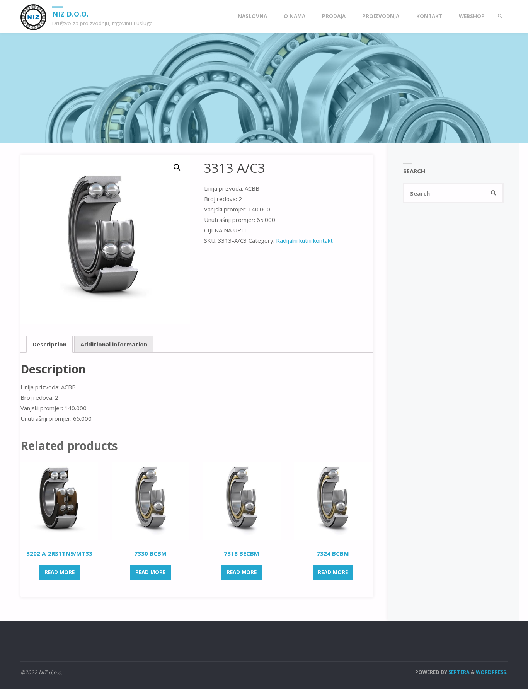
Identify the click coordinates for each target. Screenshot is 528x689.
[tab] (49, 344)
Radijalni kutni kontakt (304, 240)
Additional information (113, 344)
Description (49, 344)
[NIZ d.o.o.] (33, 16)
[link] (500, 16)
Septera (458, 672)
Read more (59, 572)
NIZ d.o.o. (70, 13)
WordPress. (492, 672)
